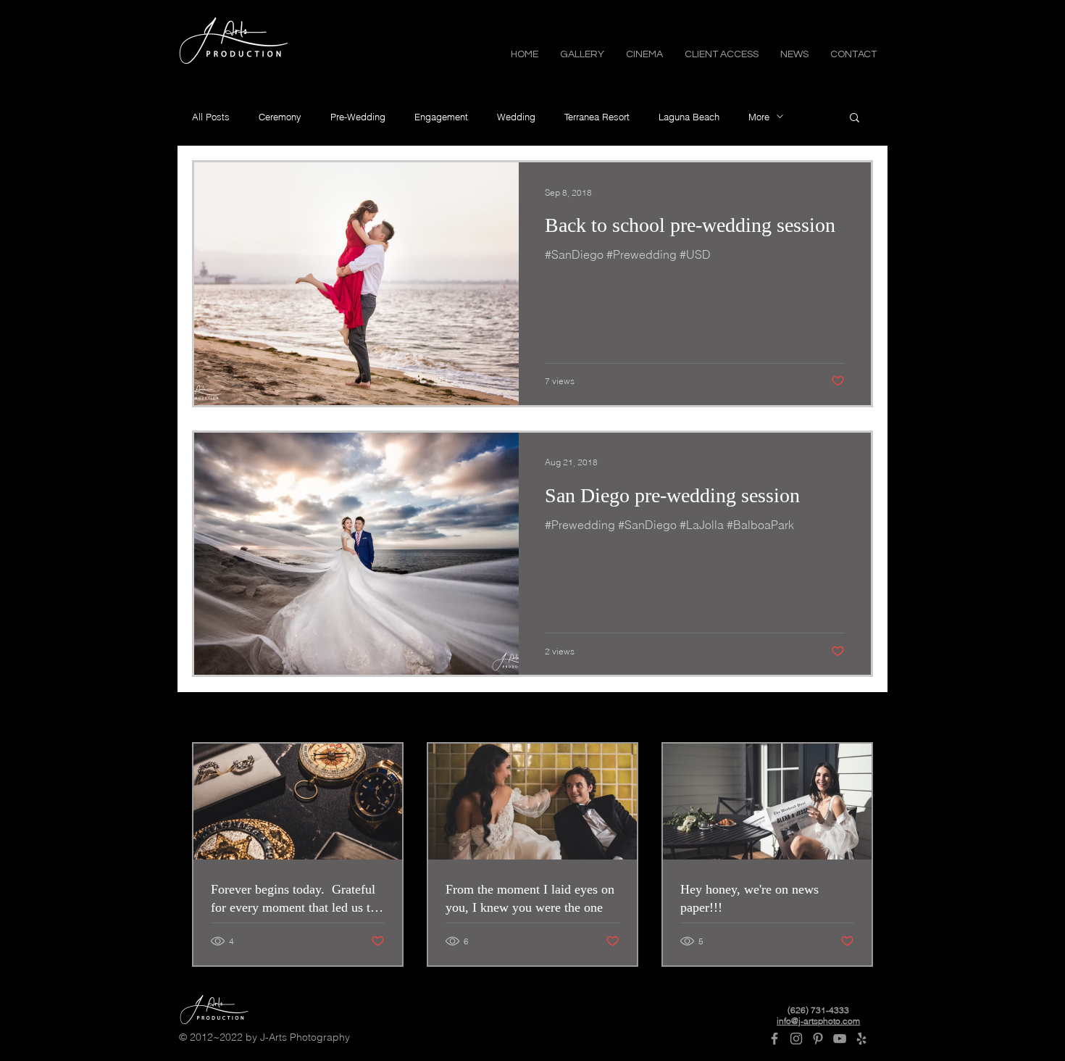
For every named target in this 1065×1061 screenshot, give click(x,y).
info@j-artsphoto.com (818, 1020)
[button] (582, 53)
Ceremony (280, 116)
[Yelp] (861, 1039)
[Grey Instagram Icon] (796, 1039)
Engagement (441, 116)
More (758, 116)
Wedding (516, 116)
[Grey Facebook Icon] (774, 1039)
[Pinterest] (818, 1039)
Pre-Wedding (357, 116)
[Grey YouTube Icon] (840, 1039)
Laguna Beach (689, 116)
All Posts (211, 116)
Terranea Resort (597, 116)
